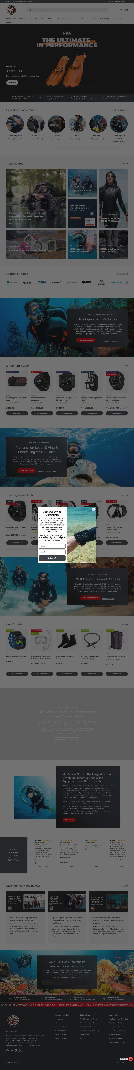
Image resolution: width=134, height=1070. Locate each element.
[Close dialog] (94, 510)
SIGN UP (52, 558)
